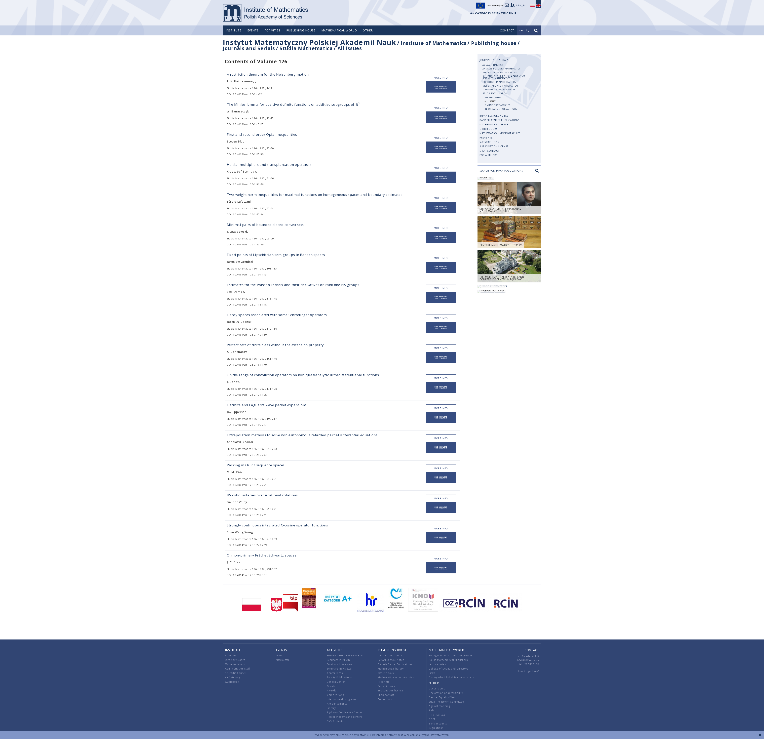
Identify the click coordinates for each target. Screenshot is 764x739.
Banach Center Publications (499, 120)
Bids (431, 710)
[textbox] (358, 104)
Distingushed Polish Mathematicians (451, 677)
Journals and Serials (249, 48)
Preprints (485, 137)
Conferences (335, 673)
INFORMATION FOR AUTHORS (500, 108)
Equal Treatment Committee (446, 701)
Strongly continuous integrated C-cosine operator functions (277, 525)
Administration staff (237, 668)
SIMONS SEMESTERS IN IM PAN (345, 655)
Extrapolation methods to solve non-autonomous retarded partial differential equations (302, 435)
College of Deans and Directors (448, 668)
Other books (488, 129)
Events (252, 30)
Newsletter (282, 660)
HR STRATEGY (437, 715)
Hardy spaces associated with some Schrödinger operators (277, 314)
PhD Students (335, 721)
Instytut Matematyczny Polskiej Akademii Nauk (309, 42)
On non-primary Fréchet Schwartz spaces (261, 555)
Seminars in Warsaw (339, 664)
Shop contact (489, 150)
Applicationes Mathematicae (499, 72)
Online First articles (497, 105)
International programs (341, 699)
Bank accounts (438, 723)
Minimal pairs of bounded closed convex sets (265, 224)
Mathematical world (339, 30)
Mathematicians (235, 664)
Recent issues (493, 97)
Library (331, 708)
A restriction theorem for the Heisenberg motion (268, 74)
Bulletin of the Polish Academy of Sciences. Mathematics (503, 77)
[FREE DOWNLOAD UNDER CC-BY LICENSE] (441, 87)
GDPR (432, 719)
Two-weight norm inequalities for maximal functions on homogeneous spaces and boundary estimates (314, 194)
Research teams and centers (344, 716)
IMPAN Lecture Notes (493, 115)
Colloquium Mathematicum (499, 82)
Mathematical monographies (499, 133)
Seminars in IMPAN (338, 660)
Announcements (337, 703)
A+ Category (233, 677)
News (279, 655)
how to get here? (528, 671)
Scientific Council (235, 673)
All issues (349, 48)
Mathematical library (494, 124)
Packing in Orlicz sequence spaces (256, 465)
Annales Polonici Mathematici (501, 68)
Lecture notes (437, 664)
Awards (331, 690)
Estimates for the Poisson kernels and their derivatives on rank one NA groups (293, 284)
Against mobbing (439, 706)
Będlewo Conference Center (344, 712)
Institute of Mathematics (434, 43)
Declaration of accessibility (446, 693)
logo (266, 13)
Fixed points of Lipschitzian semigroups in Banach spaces (276, 254)
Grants (331, 686)
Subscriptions (489, 142)
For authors (488, 155)
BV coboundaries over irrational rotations (262, 495)
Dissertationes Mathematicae (500, 85)
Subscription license (493, 146)
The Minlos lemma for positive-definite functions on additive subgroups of (293, 104)
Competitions (335, 695)
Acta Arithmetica (492, 64)
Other (368, 30)
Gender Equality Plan (442, 697)
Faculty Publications (339, 677)
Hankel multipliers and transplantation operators (269, 164)
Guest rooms (437, 688)
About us (230, 655)
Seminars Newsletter (340, 668)
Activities (272, 30)
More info (441, 77)
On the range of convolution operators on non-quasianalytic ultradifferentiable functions (303, 375)
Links (432, 673)
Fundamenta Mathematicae (498, 89)
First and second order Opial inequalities (262, 134)
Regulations (436, 728)
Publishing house (300, 30)
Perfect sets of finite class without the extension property (275, 345)
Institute (233, 30)
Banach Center (336, 681)
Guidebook (232, 681)
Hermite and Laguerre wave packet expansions (267, 405)
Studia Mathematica (306, 48)
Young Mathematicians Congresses (451, 655)
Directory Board (235, 660)
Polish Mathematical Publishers (448, 660)
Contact (532, 650)
